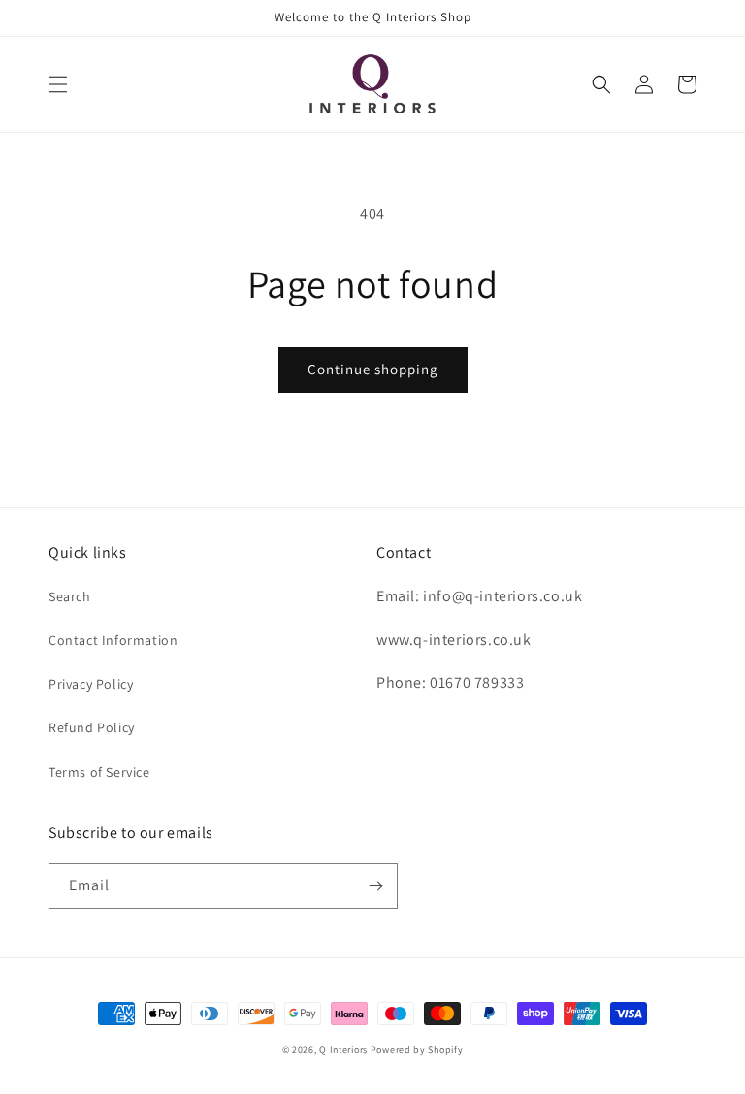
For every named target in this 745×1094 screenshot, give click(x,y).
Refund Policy (92, 727)
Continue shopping (373, 369)
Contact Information (113, 640)
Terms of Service (99, 772)
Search (70, 596)
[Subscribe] (375, 886)
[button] (58, 84)
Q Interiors (343, 1050)
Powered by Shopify (417, 1050)
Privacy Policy (91, 683)
